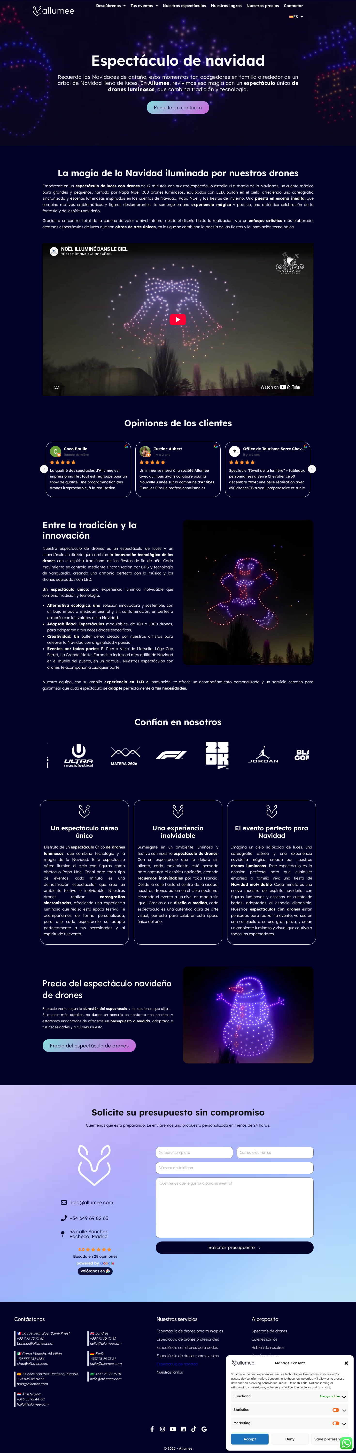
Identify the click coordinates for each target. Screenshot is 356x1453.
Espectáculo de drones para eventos (188, 1355)
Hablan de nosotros (268, 1347)
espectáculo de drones (82, 548)
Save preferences (330, 1439)
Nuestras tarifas (170, 1372)
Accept (250, 1439)
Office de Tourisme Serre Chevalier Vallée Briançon (95, 448)
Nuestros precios (263, 5)
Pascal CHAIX (167, 448)
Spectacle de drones (269, 1331)
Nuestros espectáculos (184, 5)
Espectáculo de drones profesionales (188, 1339)
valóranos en (93, 1270)
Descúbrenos (108, 5)
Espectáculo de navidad (177, 1364)
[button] (346, 1363)
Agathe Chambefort (262, 448)
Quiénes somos (264, 1339)
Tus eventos (142, 5)
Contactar (293, 5)
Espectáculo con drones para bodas (187, 1347)
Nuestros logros (226, 5)
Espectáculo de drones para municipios (190, 1331)
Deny (289, 1439)
